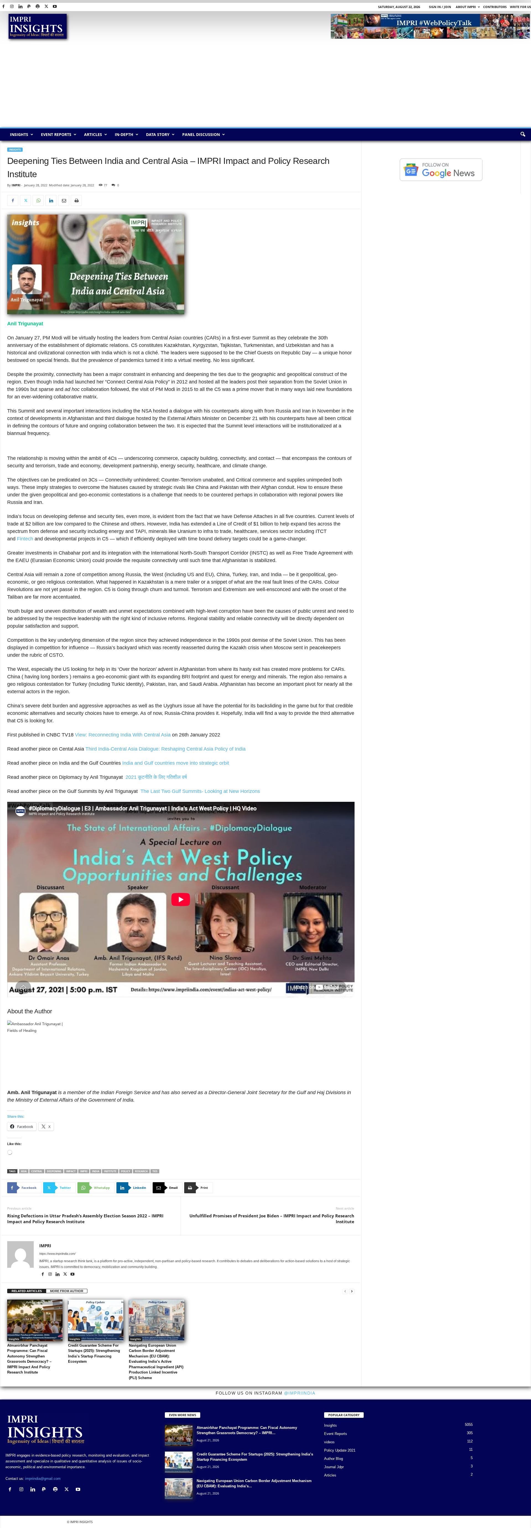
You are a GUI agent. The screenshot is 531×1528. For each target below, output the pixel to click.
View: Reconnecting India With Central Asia (123, 735)
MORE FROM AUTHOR (66, 1291)
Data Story (158, 134)
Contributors (495, 7)
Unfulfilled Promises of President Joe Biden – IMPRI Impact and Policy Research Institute (271, 1218)
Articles (93, 134)
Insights (19, 134)
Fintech (25, 539)
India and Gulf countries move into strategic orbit (175, 763)
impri (83, 1171)
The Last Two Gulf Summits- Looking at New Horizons (200, 791)
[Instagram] (12, 7)
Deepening (54, 1171)
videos (329, 1442)
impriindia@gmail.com (43, 1479)
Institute (110, 1171)
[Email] (63, 200)
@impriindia (300, 1393)
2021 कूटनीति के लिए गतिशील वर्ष (156, 777)
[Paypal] (29, 7)
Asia (24, 1171)
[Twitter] (46, 7)
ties (154, 1171)
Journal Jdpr (334, 1467)
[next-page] (352, 1291)
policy (125, 1171)
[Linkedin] (20, 7)
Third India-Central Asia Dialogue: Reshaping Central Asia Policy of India (165, 749)
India (95, 1171)
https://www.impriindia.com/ (57, 1253)
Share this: (15, 1117)
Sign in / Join (440, 7)
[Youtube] (54, 7)
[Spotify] (37, 7)
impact (71, 1171)
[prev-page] (345, 1291)
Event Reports (56, 134)
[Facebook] (3, 7)
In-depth (124, 134)
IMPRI (16, 185)
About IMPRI (466, 7)
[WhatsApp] (38, 200)
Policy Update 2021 (339, 1450)
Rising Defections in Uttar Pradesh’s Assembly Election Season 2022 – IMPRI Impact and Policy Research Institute (85, 1218)
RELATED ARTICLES (27, 1291)
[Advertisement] (265, 86)
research (141, 1171)
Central (36, 1171)
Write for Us (520, 7)
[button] (523, 134)
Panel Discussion (201, 134)
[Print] (76, 200)
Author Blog (333, 1459)
